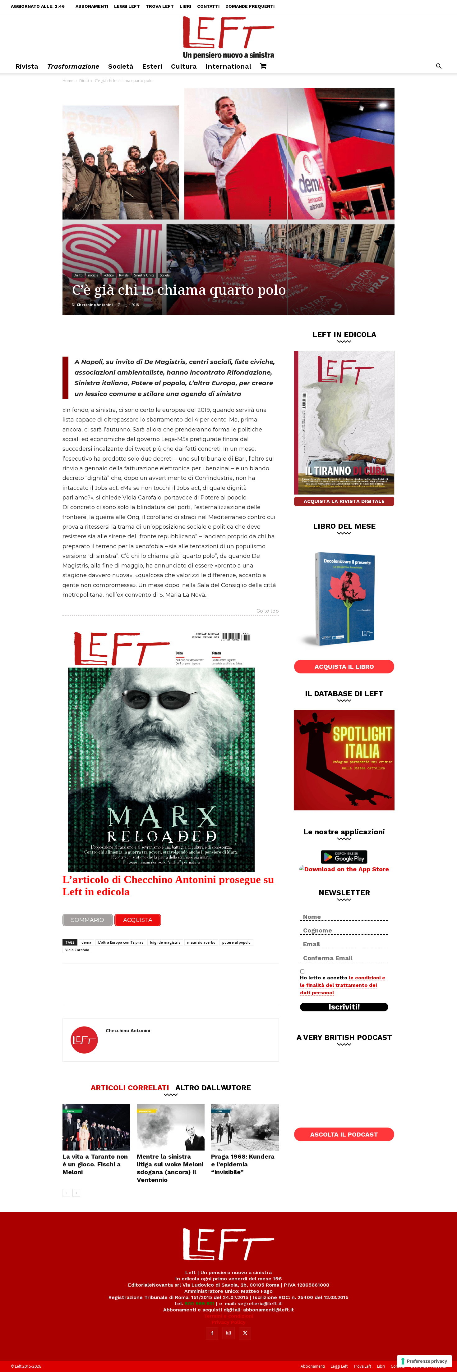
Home (67, 80)
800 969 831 (200, 1303)
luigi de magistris (165, 942)
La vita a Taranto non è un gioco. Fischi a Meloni (95, 1164)
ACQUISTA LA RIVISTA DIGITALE (344, 501)
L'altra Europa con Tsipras (120, 942)
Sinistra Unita (144, 275)
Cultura (184, 66)
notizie (93, 275)
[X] (127, 335)
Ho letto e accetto (342, 985)
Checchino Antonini (95, 304)
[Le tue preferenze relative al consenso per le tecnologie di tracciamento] (424, 1361)
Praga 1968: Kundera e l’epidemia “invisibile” (243, 1164)
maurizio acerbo (201, 942)
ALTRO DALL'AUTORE (213, 1087)
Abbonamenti (92, 6)
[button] (438, 67)
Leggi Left (127, 6)
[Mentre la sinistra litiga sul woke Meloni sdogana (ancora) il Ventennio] (171, 1127)
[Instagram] (228, 1333)
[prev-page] (66, 1193)
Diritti (84, 80)
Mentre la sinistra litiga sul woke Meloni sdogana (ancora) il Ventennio (170, 1168)
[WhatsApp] (148, 335)
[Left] (228, 36)
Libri (185, 6)
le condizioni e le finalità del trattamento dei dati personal (342, 985)
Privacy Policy (229, 1322)
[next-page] (76, 1193)
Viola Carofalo (77, 949)
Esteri (152, 66)
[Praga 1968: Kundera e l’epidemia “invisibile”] (245, 1127)
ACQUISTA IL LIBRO (344, 666)
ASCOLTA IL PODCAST (344, 1134)
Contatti (208, 6)
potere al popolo (236, 942)
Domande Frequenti (250, 6)
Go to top (267, 611)
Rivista (26, 66)
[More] (168, 335)
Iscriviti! (344, 1007)
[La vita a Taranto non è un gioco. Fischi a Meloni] (96, 1127)
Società (120, 66)
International (228, 66)
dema (86, 942)
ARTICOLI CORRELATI (130, 1087)
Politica (109, 275)
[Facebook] (107, 335)
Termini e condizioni (228, 1316)
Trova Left (160, 6)
